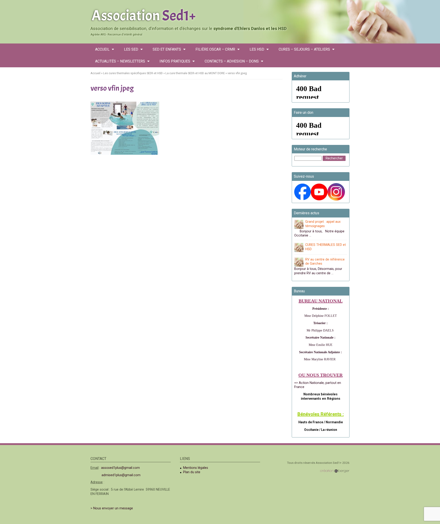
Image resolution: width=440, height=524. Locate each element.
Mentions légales (195, 468)
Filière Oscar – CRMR (215, 49)
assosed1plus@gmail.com (120, 468)
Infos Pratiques (175, 61)
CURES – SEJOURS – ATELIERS (304, 49)
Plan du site (191, 472)
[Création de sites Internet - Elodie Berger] (334, 471)
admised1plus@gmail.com (121, 475)
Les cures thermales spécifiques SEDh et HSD (133, 73)
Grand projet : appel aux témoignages (323, 224)
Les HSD (257, 49)
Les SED (131, 49)
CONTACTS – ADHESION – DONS (232, 61)
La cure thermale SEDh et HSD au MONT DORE (195, 73)
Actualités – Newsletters (120, 61)
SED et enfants (167, 49)
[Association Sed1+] (220, 14)
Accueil (102, 49)
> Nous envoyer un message (112, 508)
